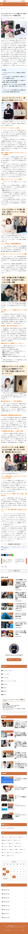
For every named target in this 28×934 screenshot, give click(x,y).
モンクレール (17, 840)
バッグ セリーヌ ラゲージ (20, 805)
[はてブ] (7, 555)
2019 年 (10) (6, 917)
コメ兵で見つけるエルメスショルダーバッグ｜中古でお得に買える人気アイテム (20, 606)
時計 (5, 684)
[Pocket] (10, 555)
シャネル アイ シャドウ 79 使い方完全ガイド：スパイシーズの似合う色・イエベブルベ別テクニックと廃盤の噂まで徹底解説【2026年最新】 (21, 725)
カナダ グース (19, 852)
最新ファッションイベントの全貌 (14, 1)
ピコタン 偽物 (6, 704)
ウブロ (4, 855)
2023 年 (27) (6, 901)
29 (14, 876)
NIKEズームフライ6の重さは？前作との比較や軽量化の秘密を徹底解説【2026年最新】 (21, 735)
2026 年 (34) (6, 890)
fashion (4, 840)
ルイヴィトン (5, 837)
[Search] (27, 4)
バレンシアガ (11, 855)
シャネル (19, 843)
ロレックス (12, 843)
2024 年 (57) (6, 897)
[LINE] (12, 555)
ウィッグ (6, 674)
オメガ (11, 846)
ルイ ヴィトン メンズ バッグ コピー (11, 705)
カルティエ (5, 843)
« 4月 (4, 878)
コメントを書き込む (14, 570)
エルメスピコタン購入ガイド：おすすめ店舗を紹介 (20, 633)
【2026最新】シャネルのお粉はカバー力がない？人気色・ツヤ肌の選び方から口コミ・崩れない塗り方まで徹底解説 (21, 755)
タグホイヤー (5, 849)
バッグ (3, 19)
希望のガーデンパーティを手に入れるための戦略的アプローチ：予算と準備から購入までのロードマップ (14, 86)
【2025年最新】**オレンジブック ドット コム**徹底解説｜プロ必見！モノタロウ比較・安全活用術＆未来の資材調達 (21, 583)
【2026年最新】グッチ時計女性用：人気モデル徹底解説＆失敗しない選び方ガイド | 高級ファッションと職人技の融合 (21, 745)
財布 (4, 691)
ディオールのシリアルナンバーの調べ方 (21, 815)
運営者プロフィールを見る (14, 659)
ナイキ (21, 837)
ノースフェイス (14, 837)
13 (7, 871)
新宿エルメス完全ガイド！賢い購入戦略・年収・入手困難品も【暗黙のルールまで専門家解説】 (20, 595)
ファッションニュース (9, 681)
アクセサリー (7, 670)
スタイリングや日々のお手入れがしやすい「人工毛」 (21, 788)
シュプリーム (11, 852)
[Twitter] (5, 555)
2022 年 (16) (6, 905)
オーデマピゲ (18, 846)
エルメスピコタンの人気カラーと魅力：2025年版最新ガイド (21, 624)
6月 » (6, 878)
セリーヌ (23, 849)
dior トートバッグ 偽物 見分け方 (20, 797)
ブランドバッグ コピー (8, 707)
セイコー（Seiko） (14, 849)
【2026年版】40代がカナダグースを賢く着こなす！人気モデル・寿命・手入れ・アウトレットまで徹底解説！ (21, 765)
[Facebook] (2, 555)
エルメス (4, 549)
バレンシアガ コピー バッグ (9, 706)
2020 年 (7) (6, 913)
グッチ (4, 852)
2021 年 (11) (6, 909)
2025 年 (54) (6, 894)
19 (4, 874)
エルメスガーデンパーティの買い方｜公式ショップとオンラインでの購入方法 (14, 547)
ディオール (5, 846)
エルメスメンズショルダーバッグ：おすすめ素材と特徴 (20, 615)
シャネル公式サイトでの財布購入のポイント (21, 779)
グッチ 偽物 (5, 703)
